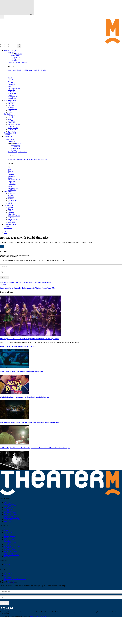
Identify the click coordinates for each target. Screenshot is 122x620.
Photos (10, 110)
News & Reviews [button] (9, 100)
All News (7, 556)
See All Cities (12, 98)
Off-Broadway (19, 70)
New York (7, 564)
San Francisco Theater (10, 514)
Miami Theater (8, 511)
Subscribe (4, 277)
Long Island (11, 83)
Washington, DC (13, 97)
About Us (7, 580)
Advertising (7, 577)
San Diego (11, 91)
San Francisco (12, 93)
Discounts (14, 60)
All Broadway (15, 57)
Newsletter (7, 135)
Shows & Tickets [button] (9, 50)
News (5, 233)
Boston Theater (8, 507)
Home (6, 231)
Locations (11, 52)
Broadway (18, 54)
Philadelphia (11, 90)
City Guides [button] (7, 114)
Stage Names (8, 573)
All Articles (11, 102)
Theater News (8, 529)
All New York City (41, 70)
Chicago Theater (9, 504)
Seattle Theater (8, 516)
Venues (10, 62)
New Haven (11, 131)
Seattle (10, 95)
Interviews (11, 105)
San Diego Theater (9, 549)
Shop (5, 575)
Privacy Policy (34, 616)
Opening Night (8, 532)
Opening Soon (15, 55)
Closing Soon (15, 59)
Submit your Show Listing (20, 62)
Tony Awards (8, 136)
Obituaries (11, 107)
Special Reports (12, 109)
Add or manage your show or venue (15, 579)
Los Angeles (11, 84)
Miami (10, 86)
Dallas (9, 81)
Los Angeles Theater (10, 506)
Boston (10, 78)
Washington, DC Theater (11, 518)
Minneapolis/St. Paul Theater (12, 519)
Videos (10, 112)
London (6, 566)
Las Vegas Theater (9, 509)
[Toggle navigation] (2, 17)
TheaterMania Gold (10, 133)
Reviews (10, 103)
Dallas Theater (8, 541)
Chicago (10, 79)
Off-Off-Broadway (29, 70)
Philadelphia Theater (10, 512)
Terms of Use (42, 616)
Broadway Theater (9, 502)
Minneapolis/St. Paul (14, 88)
